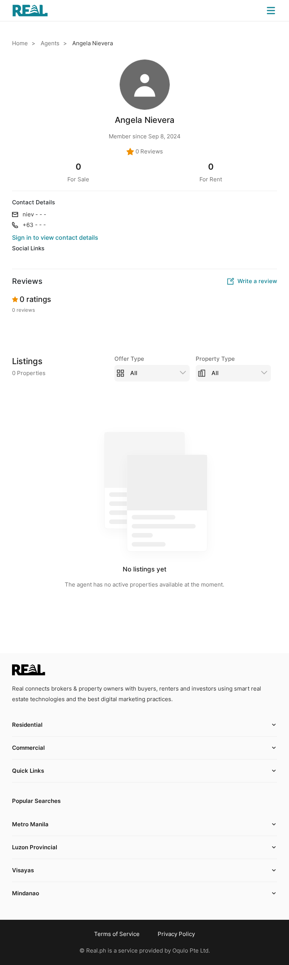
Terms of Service (117, 933)
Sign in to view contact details (55, 237)
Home (20, 43)
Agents (50, 43)
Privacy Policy (176, 933)
